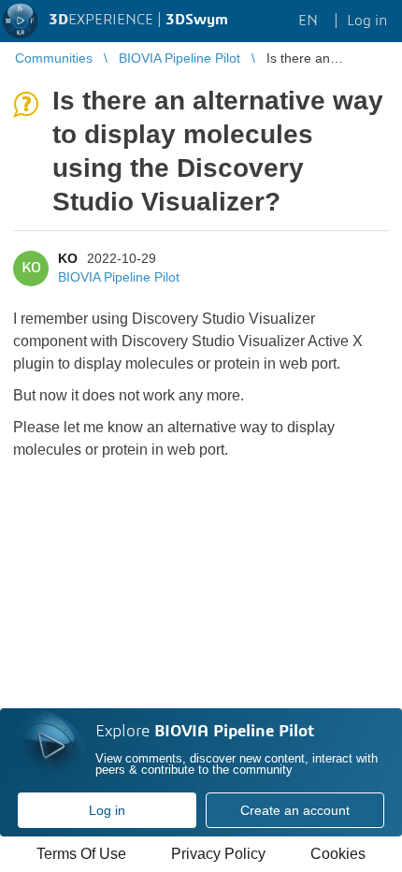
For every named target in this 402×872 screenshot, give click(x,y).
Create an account (295, 810)
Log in (107, 810)
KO (68, 258)
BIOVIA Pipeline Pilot (118, 276)
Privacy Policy (218, 854)
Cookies (338, 854)
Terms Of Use (81, 854)
